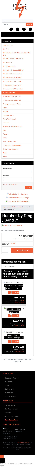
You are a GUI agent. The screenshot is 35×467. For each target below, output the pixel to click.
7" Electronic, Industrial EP (12, 85)
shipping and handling (23, 442)
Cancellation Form (11, 420)
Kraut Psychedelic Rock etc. (13, 126)
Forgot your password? (10, 184)
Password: (6, 175)
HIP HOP (6, 123)
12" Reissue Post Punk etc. (12, 74)
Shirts (5, 138)
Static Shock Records (10, 149)
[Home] (11, 29)
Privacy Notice (9, 405)
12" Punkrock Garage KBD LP (13, 70)
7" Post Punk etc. (9, 93)
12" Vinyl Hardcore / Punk (12, 81)
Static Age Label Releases (12, 145)
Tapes (5, 153)
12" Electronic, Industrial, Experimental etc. (16, 54)
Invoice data (9, 393)
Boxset (5, 111)
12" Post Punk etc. (9, 66)
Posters (5, 134)
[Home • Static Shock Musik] (17, 9)
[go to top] (2, 456)
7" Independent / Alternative (13, 89)
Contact (7, 385)
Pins (4, 130)
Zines (5, 157)
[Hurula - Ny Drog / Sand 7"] (12, 225)
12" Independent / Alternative (13, 59)
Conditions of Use (11, 409)
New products (8, 45)
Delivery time (9, 389)
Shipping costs (28, 239)
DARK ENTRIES (8, 115)
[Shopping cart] (30, 29)
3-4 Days (13, 243)
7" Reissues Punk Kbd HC (12, 100)
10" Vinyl (6, 49)
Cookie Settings (10, 396)
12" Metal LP (7, 62)
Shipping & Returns (11, 378)
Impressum (8, 382)
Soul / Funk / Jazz (9, 141)
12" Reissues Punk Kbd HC (12, 77)
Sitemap (7, 412)
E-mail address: (7, 168)
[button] (17, 29)
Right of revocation (11, 416)
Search (29, 24)
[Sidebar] (5, 34)
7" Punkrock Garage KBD (12, 96)
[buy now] (9, 292)
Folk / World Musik (9, 119)
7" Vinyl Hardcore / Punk (11, 104)
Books (5, 108)
